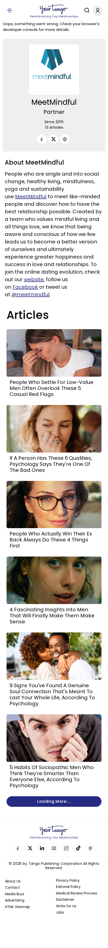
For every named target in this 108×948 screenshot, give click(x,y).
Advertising (14, 900)
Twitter (30, 848)
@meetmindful (30, 294)
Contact (12, 887)
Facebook (25, 286)
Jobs (60, 912)
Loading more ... (54, 801)
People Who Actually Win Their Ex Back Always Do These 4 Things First (51, 540)
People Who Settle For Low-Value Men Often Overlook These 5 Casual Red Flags (51, 388)
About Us (13, 881)
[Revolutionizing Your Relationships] (54, 9)
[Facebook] (42, 139)
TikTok (78, 848)
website (34, 279)
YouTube (54, 848)
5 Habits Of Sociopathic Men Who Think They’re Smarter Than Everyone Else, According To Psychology (52, 776)
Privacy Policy (68, 880)
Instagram (66, 848)
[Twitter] (53, 139)
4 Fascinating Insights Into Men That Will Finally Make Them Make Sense (52, 616)
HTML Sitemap (17, 906)
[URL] (65, 139)
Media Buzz (14, 893)
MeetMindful (30, 196)
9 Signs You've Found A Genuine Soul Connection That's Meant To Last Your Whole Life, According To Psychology (52, 694)
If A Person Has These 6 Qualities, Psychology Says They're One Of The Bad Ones (51, 464)
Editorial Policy (68, 886)
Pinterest (90, 848)
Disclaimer (65, 899)
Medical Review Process (76, 893)
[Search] (85, 10)
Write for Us (66, 906)
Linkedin (42, 848)
